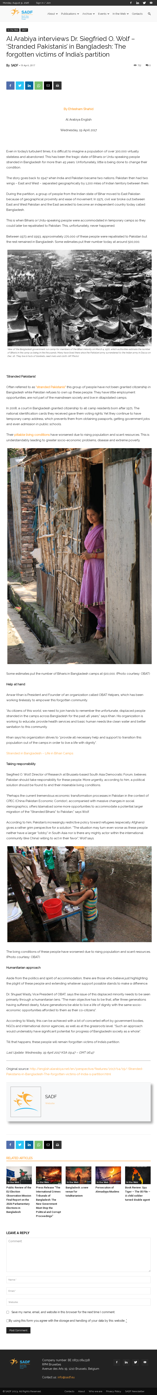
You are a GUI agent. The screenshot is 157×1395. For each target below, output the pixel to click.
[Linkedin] (138, 3)
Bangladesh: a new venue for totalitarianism (77, 1191)
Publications (68, 13)
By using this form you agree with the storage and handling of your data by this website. (68, 1320)
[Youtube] (151, 3)
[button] (149, 14)
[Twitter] (144, 3)
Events (102, 13)
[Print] (57, 85)
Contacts (137, 13)
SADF (24, 30)
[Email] (48, 85)
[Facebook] (131, 3)
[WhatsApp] (39, 85)
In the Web (119, 13)
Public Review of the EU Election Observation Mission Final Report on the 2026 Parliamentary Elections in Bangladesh (18, 1199)
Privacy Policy (113, 1391)
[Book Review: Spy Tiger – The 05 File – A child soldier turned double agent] (138, 1175)
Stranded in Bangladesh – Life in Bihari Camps (39, 753)
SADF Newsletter (134, 1391)
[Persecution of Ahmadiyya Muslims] (108, 1175)
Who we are (95, 1391)
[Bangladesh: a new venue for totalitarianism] (78, 1175)
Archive (87, 13)
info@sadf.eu (66, 1377)
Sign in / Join (43, 3)
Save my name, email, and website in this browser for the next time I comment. (63, 1312)
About (51, 13)
